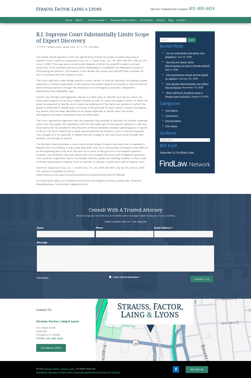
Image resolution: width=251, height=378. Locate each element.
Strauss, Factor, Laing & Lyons (61, 47)
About (78, 20)
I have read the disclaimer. (127, 277)
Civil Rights (171, 110)
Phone (99, 227)
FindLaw (116, 372)
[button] (248, 359)
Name (40, 227)
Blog (170, 20)
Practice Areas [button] (96, 20)
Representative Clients (123, 20)
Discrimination (173, 120)
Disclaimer (43, 277)
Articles (160, 20)
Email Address (163, 227)
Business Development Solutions (91, 372)
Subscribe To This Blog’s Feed (177, 152)
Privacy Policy (66, 372)
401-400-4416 (202, 8)
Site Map (53, 372)
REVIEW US (197, 369)
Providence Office (51, 347)
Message (42, 242)
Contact (181, 20)
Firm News (94, 47)
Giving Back (146, 20)
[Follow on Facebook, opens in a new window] (176, 369)
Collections (171, 115)
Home (68, 20)
